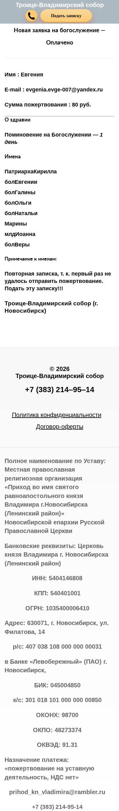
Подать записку (66, 16)
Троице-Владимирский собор (60, 5)
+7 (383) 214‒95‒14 (59, 389)
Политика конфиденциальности (56, 414)
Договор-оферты (59, 426)
